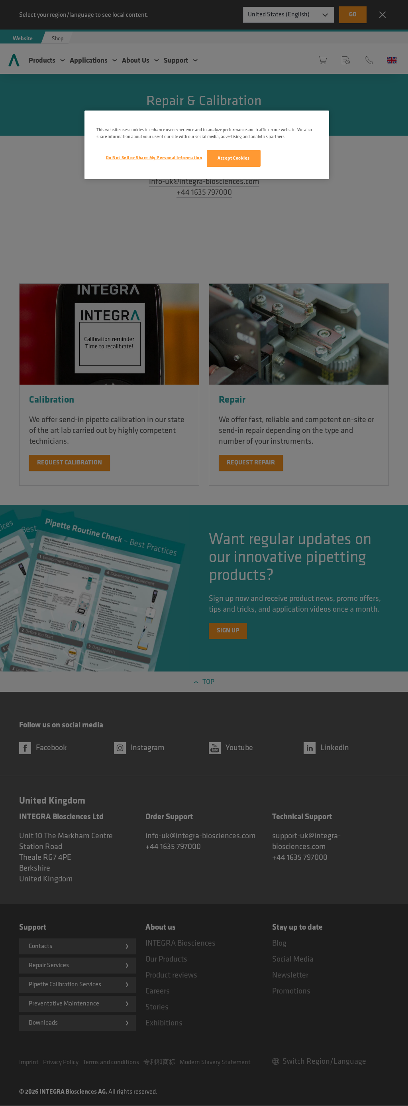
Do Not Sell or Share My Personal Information (154, 157)
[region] (206, 145)
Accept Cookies (234, 158)
